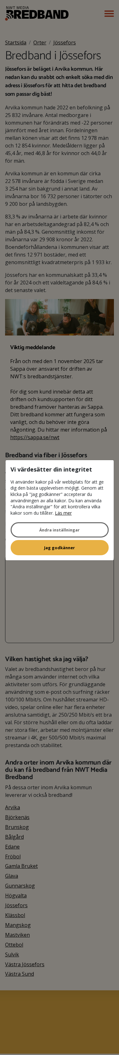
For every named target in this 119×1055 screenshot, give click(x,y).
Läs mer (63, 513)
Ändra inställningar (59, 530)
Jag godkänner (59, 547)
